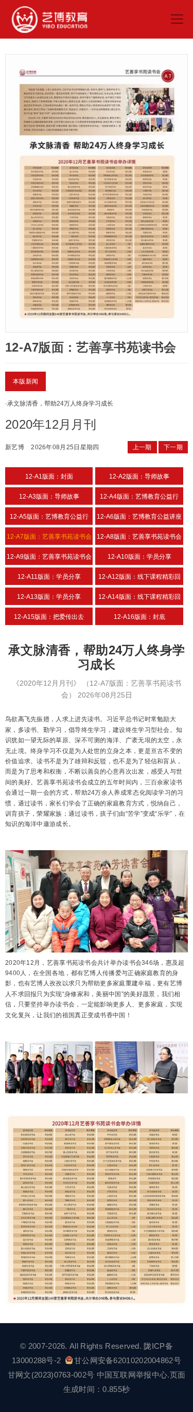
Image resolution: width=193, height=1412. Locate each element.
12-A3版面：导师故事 (49, 496)
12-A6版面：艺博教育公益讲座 (139, 516)
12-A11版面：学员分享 (49, 576)
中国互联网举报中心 (132, 1374)
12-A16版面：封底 (139, 616)
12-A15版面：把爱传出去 (49, 616)
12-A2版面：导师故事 (139, 476)
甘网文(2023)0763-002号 (51, 1374)
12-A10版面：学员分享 (139, 556)
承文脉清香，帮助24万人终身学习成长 (60, 403)
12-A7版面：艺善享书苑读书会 (49, 536)
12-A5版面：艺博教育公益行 (49, 516)
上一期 (142, 447)
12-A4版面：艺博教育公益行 (139, 496)
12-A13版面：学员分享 (49, 596)
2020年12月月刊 (50, 424)
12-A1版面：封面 (49, 476)
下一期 (173, 447)
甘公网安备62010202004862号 (127, 1360)
